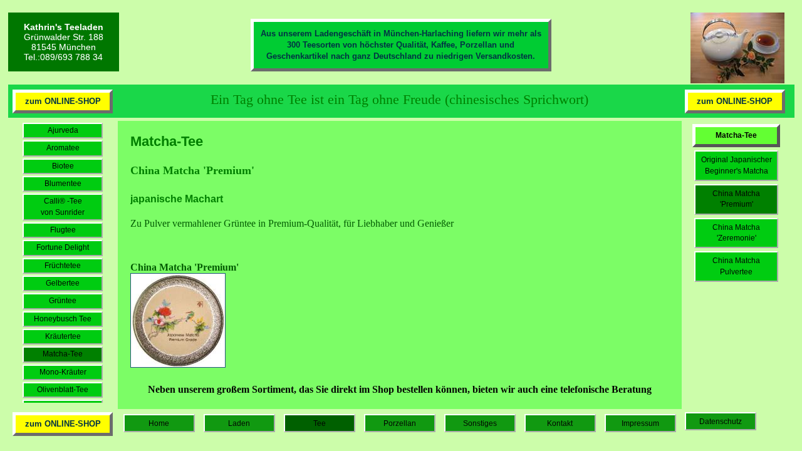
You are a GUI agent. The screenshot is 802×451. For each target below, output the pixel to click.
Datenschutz (720, 421)
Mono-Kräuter (62, 372)
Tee (319, 423)
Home (158, 423)
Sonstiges (480, 423)
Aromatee (63, 147)
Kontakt (560, 423)
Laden (239, 423)
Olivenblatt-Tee (62, 389)
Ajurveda (63, 130)
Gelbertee (63, 283)
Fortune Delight (62, 247)
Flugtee (63, 230)
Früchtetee (62, 265)
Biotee (63, 166)
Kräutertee (63, 336)
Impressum (640, 423)
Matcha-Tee (63, 354)
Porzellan (399, 423)
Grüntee (62, 300)
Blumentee (62, 183)
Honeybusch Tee (62, 318)
